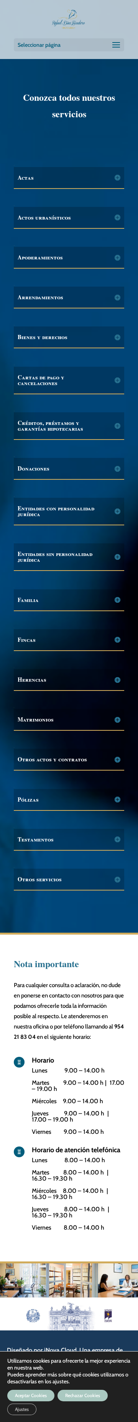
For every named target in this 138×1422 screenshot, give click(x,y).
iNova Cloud (60, 1350)
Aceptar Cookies (31, 1395)
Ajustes (22, 1409)
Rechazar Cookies (82, 1395)
